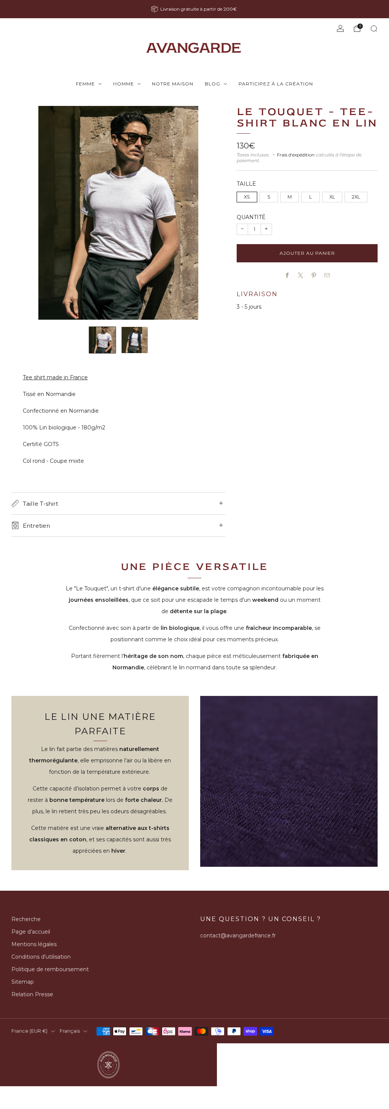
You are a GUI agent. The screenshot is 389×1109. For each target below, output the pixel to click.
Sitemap (22, 981)
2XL (356, 197)
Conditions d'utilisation (41, 956)
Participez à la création (276, 84)
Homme (123, 84)
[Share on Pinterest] (314, 275)
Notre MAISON (172, 84)
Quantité (251, 217)
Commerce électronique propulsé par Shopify (269, 1047)
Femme (85, 84)
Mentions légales (34, 944)
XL (332, 197)
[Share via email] (327, 275)
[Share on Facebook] (287, 275)
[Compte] (340, 28)
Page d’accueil (30, 931)
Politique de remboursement (50, 969)
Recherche (26, 919)
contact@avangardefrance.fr (238, 935)
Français (70, 1031)
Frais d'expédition (296, 155)
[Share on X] (301, 275)
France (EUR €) (29, 1031)
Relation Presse (32, 994)
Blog (212, 84)
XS (247, 197)
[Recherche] (374, 28)
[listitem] (194, 9)
